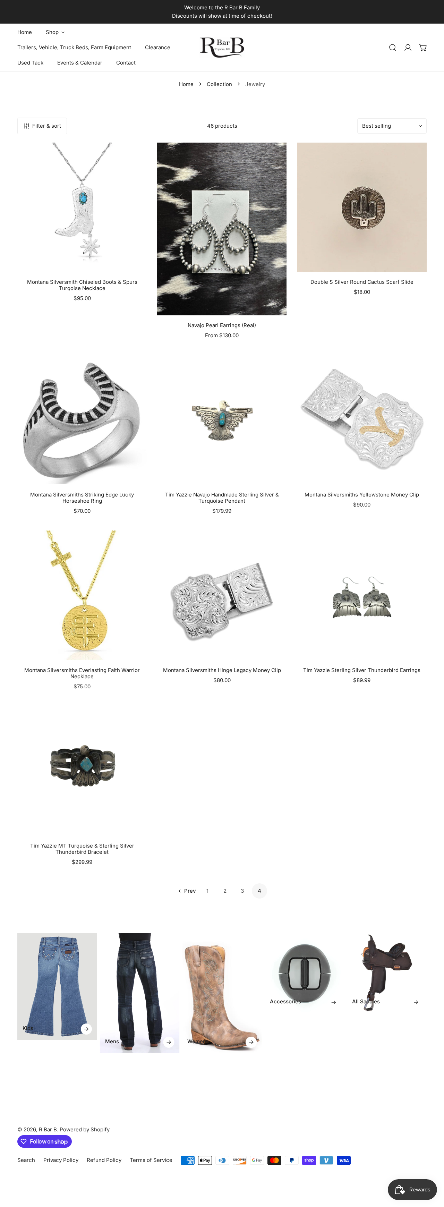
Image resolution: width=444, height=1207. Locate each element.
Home (186, 84)
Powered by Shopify (85, 1129)
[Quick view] (133, 263)
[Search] (392, 47)
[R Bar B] (222, 47)
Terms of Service (151, 1160)
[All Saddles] (387, 973)
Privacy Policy (60, 1160)
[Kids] (57, 986)
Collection (219, 84)
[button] (423, 47)
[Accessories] (304, 973)
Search (26, 1160)
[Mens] (140, 993)
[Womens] (222, 993)
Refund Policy (104, 1160)
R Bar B (48, 1129)
